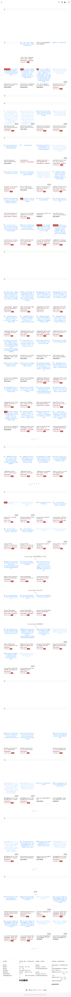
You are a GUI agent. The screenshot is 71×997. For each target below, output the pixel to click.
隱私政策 (5, 968)
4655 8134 (43, 973)
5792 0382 (43, 966)
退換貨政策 (5, 972)
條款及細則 (5, 970)
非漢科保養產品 (6, 973)
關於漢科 (5, 965)
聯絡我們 (5, 966)
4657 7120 (27, 966)
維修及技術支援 (55, 984)
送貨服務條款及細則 (7, 975)
